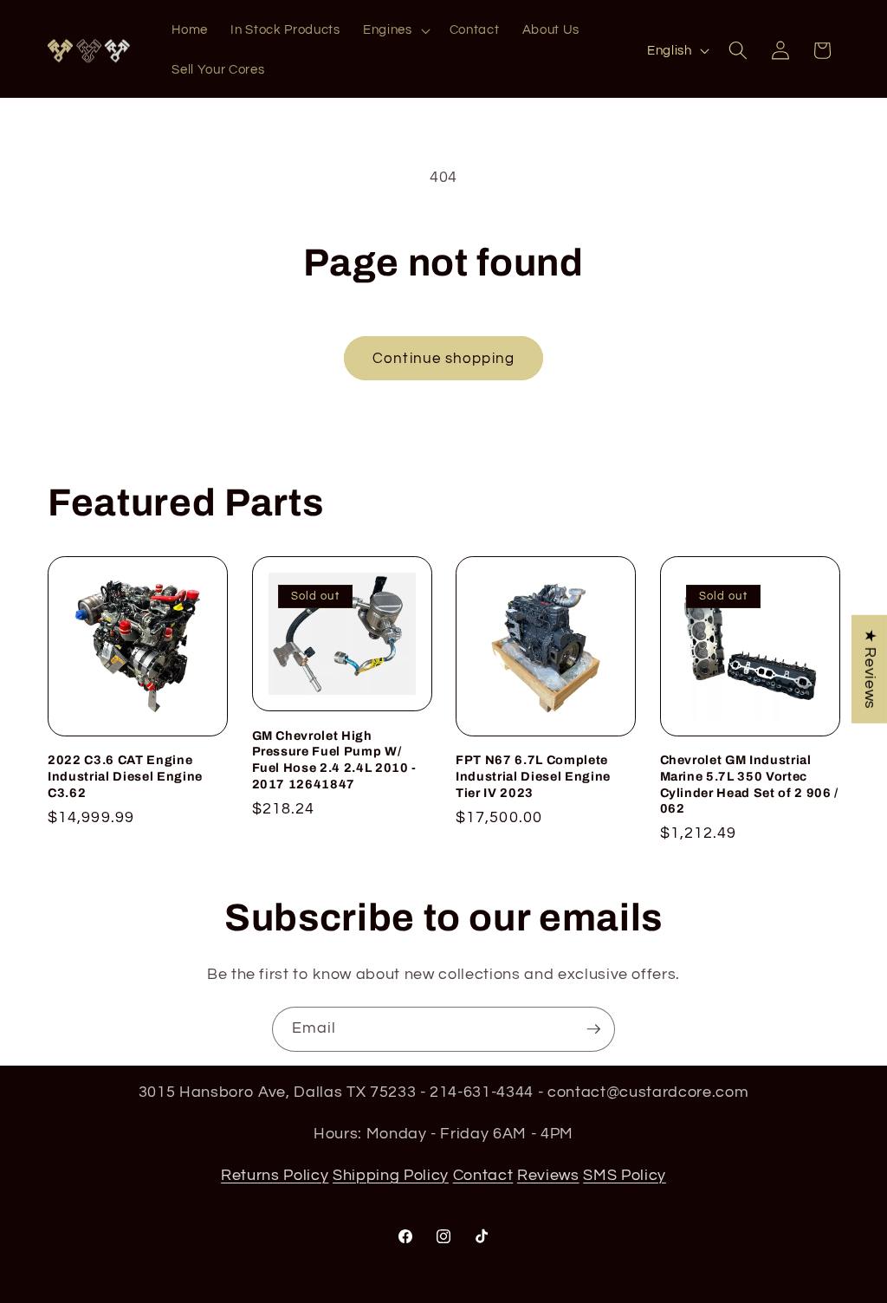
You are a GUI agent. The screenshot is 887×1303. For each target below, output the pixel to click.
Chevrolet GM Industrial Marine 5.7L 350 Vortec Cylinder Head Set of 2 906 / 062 (749, 784)
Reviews (548, 1175)
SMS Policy (624, 1175)
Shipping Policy (391, 1175)
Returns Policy (274, 1175)
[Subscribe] (593, 1029)
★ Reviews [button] (869, 669)
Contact (483, 1175)
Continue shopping (443, 358)
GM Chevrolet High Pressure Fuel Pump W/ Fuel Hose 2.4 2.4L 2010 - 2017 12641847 (335, 760)
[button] (395, 30)
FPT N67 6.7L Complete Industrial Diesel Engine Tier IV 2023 (533, 776)
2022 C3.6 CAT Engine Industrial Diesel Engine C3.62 (125, 776)
